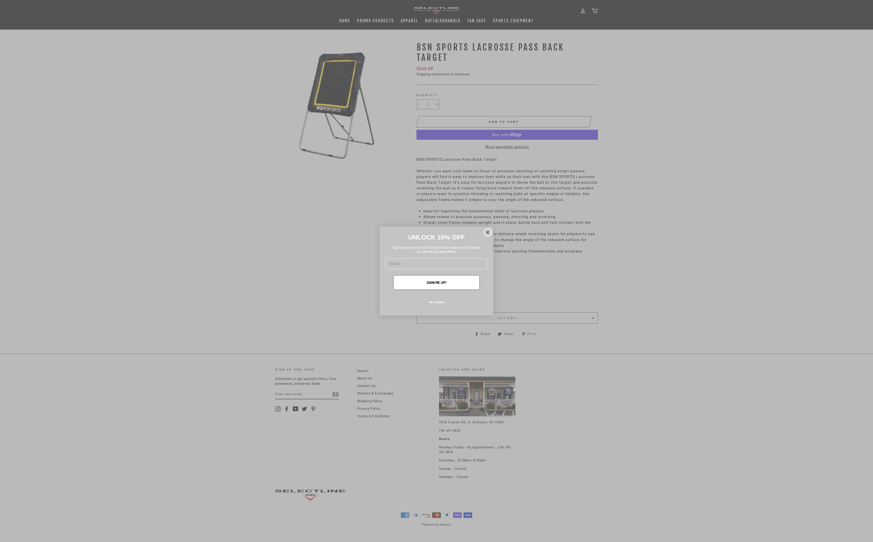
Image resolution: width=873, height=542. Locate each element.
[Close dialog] (487, 232)
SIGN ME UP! (437, 282)
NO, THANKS (436, 302)
